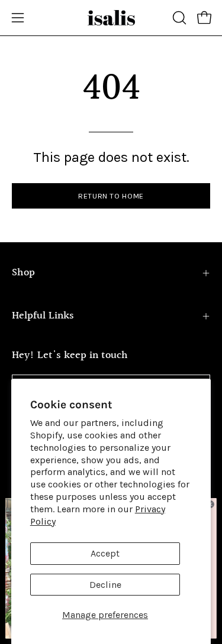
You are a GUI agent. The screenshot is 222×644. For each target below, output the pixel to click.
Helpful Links (43, 315)
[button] (178, 17)
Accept (105, 553)
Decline (105, 584)
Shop (23, 272)
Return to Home (111, 195)
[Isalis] (111, 17)
